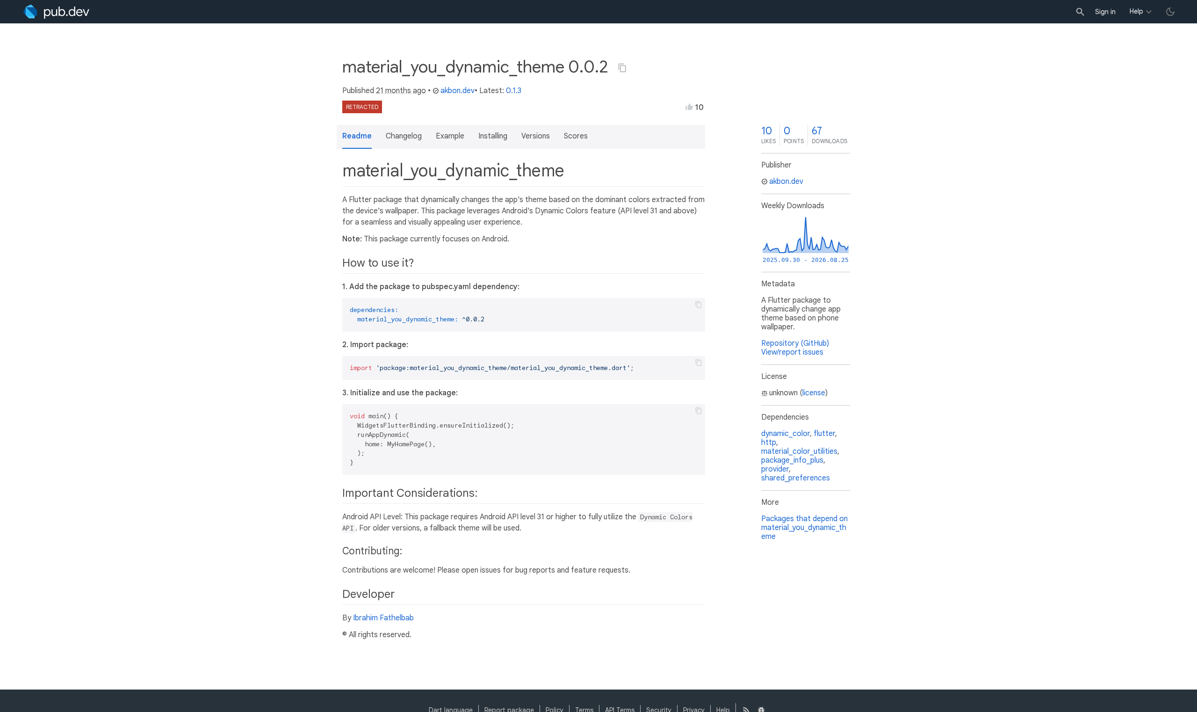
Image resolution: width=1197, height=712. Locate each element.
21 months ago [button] (401, 90)
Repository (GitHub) (795, 343)
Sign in (1105, 11)
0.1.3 (513, 90)
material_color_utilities (799, 451)
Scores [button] (576, 136)
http (768, 442)
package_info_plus (792, 460)
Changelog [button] (404, 136)
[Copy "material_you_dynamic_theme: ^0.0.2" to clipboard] (622, 68)
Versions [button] (535, 136)
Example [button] (450, 136)
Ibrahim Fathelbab (383, 618)
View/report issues (792, 352)
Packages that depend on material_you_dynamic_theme (804, 527)
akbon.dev (457, 90)
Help (1136, 11)
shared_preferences (795, 478)
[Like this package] (689, 106)
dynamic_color (785, 433)
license (813, 393)
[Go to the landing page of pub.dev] (56, 12)
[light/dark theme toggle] (1170, 11)
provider (775, 469)
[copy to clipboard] (698, 304)
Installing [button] (492, 136)
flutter (824, 433)
